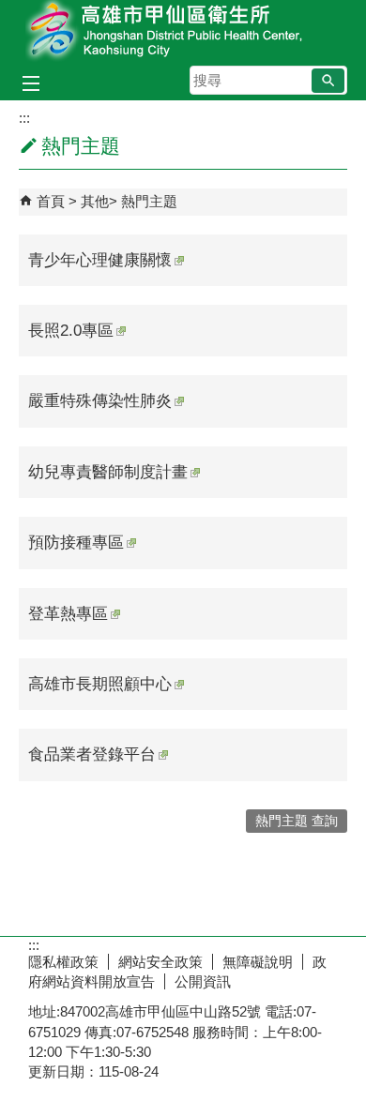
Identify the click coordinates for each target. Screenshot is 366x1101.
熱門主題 (149, 201)
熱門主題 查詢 (296, 821)
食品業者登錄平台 (92, 754)
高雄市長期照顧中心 (100, 684)
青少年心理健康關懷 (100, 260)
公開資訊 (203, 981)
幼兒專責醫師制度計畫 (108, 472)
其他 (95, 201)
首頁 (51, 201)
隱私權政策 (63, 962)
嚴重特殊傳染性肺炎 (100, 401)
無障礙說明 (257, 962)
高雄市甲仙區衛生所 (183, 31)
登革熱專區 (68, 614)
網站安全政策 (160, 962)
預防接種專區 (76, 542)
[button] (328, 80)
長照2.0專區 (71, 330)
